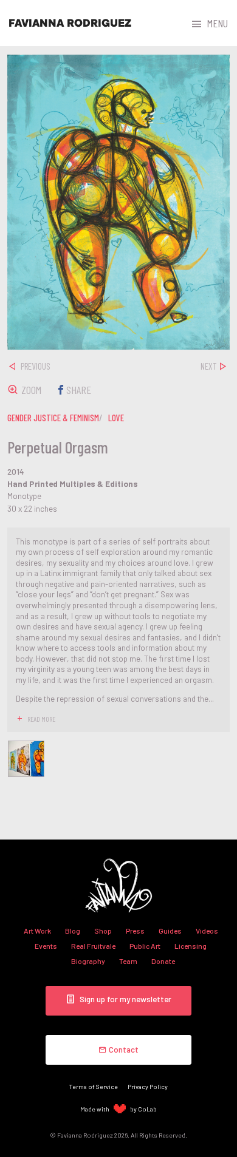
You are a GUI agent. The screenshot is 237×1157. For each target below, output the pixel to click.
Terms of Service (93, 1086)
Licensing (190, 946)
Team (128, 961)
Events (46, 946)
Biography (88, 961)
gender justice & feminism (53, 417)
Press (135, 930)
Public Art (144, 946)
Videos (207, 930)
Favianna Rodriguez (70, 23)
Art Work (37, 930)
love (116, 417)
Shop (103, 930)
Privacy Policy (148, 1086)
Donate (163, 961)
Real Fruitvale (93, 946)
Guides (170, 930)
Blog (72, 930)
